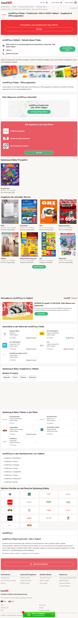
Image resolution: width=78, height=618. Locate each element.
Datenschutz (4, 608)
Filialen (14, 7)
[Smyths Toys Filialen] (29, 525)
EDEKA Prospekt (25, 578)
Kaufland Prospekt (25, 580)
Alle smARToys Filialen (67, 49)
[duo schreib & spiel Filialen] (68, 518)
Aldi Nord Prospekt (45, 578)
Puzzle (15, 377)
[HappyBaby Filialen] (10, 510)
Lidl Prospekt (43, 583)
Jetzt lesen (41, 314)
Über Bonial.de (5, 578)
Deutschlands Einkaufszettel (67, 578)
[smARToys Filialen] (68, 510)
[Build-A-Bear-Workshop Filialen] (29, 510)
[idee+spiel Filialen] (10, 502)
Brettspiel (32, 377)
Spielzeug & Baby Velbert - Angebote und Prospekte (20, 553)
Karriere (3, 583)
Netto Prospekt (44, 580)
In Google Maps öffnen (39, 112)
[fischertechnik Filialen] (68, 494)
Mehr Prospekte (39, 267)
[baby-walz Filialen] (29, 502)
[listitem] (10, 178)
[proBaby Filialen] (68, 502)
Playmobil (7, 377)
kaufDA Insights (64, 580)
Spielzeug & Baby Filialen (26, 7)
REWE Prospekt (24, 583)
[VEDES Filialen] (10, 494)
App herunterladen (64, 583)
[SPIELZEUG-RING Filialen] (29, 494)
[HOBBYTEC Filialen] (29, 518)
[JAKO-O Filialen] (49, 518)
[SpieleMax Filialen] (49, 494)
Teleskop (23, 377)
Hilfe (2, 605)
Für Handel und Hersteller (8, 580)
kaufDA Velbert (5, 7)
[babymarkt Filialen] (10, 525)
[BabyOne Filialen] (49, 502)
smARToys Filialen (41, 7)
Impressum (42, 605)
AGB (2, 610)
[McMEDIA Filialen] (10, 518)
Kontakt (41, 608)
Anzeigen (72, 8)
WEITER (39, 29)
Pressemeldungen (64, 586)
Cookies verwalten (44, 610)
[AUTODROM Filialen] (49, 510)
